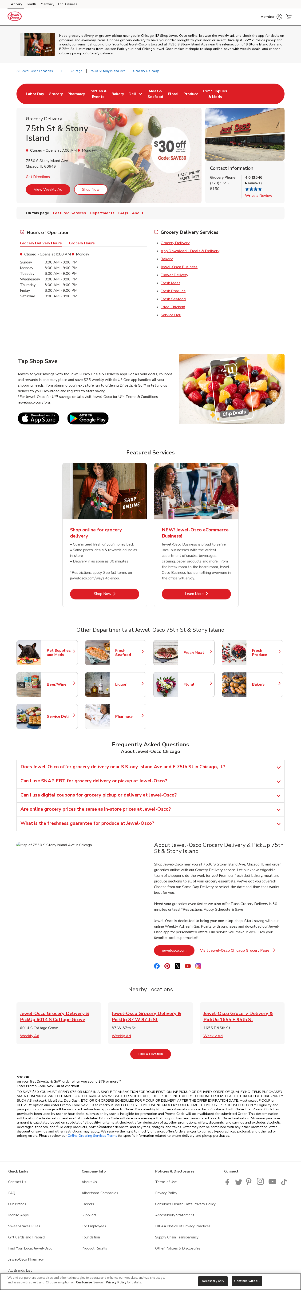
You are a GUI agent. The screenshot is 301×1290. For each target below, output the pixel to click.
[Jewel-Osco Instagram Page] (261, 1184)
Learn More (208, 593)
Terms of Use (166, 1182)
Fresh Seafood (173, 299)
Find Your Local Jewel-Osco (30, 1248)
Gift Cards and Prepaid (26, 1237)
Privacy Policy (166, 1193)
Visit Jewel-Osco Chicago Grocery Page (237, 952)
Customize (84, 1282)
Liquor (128, 684)
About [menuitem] (137, 213)
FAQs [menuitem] (123, 213)
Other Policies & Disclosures (177, 1248)
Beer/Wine (60, 684)
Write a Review (258, 195)
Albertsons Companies (100, 1193)
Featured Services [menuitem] (69, 213)
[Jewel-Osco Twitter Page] (238, 1184)
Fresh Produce (173, 291)
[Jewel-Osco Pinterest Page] (249, 1184)
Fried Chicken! (173, 307)
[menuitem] (35, 94)
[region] (150, 1281)
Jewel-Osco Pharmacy (26, 1259)
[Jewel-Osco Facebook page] (228, 1184)
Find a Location (154, 1054)
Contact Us (17, 1182)
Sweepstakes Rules (24, 1226)
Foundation (91, 1237)
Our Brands (17, 1204)
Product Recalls (94, 1248)
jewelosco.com (178, 950)
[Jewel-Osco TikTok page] (283, 1184)
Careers (88, 1204)
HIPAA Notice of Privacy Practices (182, 1226)
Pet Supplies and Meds (60, 653)
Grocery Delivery (175, 243)
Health (31, 4)
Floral (197, 684)
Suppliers (89, 1215)
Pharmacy (47, 4)
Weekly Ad (29, 1036)
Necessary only (213, 1281)
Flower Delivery (174, 275)
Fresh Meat (170, 283)
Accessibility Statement (174, 1215)
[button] (271, 16)
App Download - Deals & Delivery (190, 251)
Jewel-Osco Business (179, 267)
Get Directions (38, 176)
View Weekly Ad (48, 189)
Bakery (167, 259)
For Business (67, 4)
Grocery (15, 4)
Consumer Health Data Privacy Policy (185, 1204)
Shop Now (90, 189)
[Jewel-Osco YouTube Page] (272, 1184)
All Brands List (20, 1270)
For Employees (94, 1226)
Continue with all (246, 1281)
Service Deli (171, 315)
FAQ (11, 1193)
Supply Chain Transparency (176, 1237)
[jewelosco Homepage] (15, 17)
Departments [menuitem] (102, 213)
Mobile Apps (18, 1215)
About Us (89, 1182)
